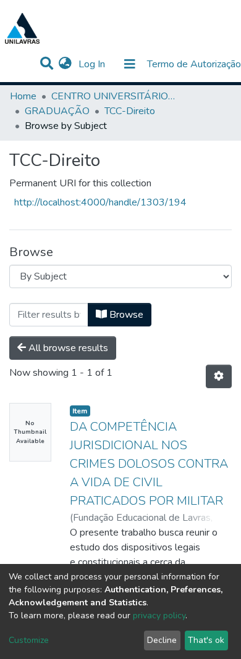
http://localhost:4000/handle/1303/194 (100, 202)
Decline (162, 640)
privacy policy (159, 615)
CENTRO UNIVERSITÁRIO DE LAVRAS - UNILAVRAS (113, 96)
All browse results (67, 348)
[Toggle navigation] (129, 64)
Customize (29, 640)
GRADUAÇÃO (57, 111)
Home (23, 96)
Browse (125, 314)
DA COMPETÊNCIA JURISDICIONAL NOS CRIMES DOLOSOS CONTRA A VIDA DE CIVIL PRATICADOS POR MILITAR (149, 463)
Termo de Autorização (194, 64)
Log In (93, 64)
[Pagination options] (219, 376)
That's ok (206, 640)
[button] (65, 64)
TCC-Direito (129, 111)
